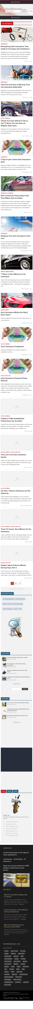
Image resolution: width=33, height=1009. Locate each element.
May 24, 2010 (29, 431)
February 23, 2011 (27, 323)
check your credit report (11, 828)
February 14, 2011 (27, 354)
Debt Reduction (20, 599)
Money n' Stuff (7, 604)
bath (22, 956)
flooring (23, 959)
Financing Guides (18, 604)
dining (18, 966)
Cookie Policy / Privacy (12, 997)
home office (7, 964)
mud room (25, 966)
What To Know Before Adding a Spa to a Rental (17, 657)
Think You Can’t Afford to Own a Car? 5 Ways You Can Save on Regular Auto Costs (14, 123)
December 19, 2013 (27, 250)
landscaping (7, 979)
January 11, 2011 (28, 395)
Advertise (7, 998)
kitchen (6, 951)
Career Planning (7, 609)
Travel (15, 609)
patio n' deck (14, 951)
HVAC (17, 969)
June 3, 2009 (29, 541)
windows (16, 956)
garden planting (8, 977)
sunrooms (18, 982)
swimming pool (8, 982)
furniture (13, 953)
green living (21, 953)
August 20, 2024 (28, 97)
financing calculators (11, 824)
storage (23, 964)
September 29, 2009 (27, 505)
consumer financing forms (12, 821)
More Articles (16, 683)
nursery (6, 972)
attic (5, 969)
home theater (8, 959)
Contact (12, 998)
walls (23, 969)
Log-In (16, 998)
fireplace (16, 964)
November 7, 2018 (27, 172)
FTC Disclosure (26, 997)
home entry (7, 984)
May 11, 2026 (29, 61)
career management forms (12, 835)
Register (21, 998)
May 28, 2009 (29, 578)
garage (25, 961)
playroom (14, 974)
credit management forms (12, 826)
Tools (19, 609)
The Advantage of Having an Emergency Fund (17, 715)
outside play (7, 956)
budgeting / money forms (12, 833)
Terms (20, 997)
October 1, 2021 (28, 136)
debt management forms (11, 831)
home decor (17, 961)
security (12, 969)
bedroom (6, 974)
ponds (12, 966)
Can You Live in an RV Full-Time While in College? (18, 702)
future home (7, 961)
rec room (22, 951)
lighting (6, 966)
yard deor (25, 982)
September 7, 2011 (27, 289)
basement (19, 972)
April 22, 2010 (28, 467)
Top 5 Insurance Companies (12, 346)
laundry (16, 959)
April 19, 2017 (28, 212)
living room (19, 977)
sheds (12, 972)
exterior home (23, 974)
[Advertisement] (16, 765)
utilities (6, 953)
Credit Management (9, 599)
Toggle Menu (16, 2)
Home (4, 997)
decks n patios (17, 979)
